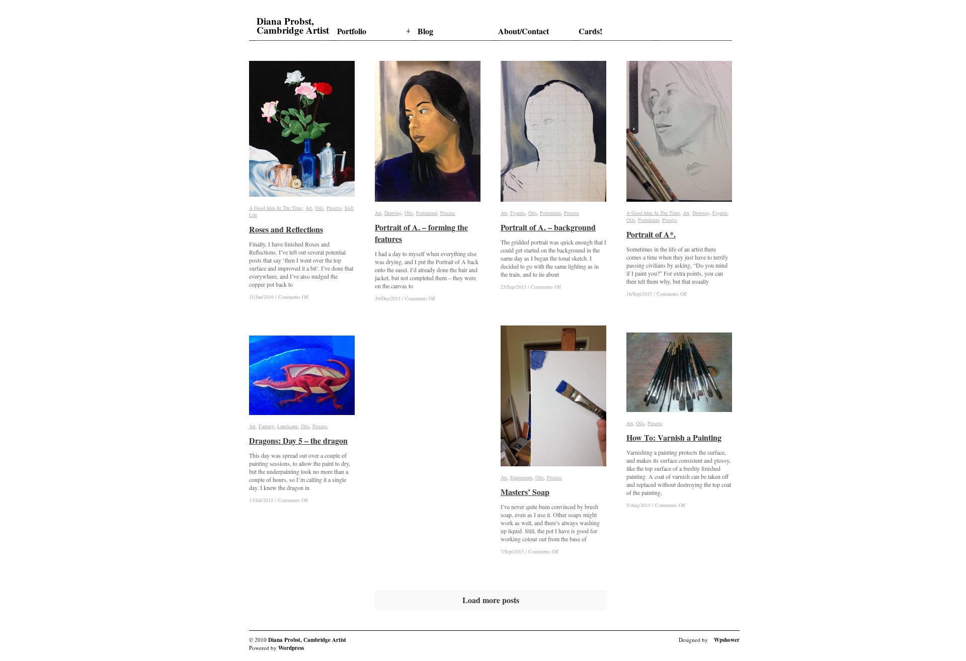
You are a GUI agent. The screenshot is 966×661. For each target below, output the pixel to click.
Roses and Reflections (286, 229)
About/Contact (523, 31)
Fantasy (266, 426)
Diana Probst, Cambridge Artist (293, 26)
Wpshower (727, 640)
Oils (319, 207)
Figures (517, 212)
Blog (425, 31)
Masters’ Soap (525, 492)
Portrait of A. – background (548, 227)
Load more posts (490, 600)
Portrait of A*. (651, 234)
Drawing (392, 212)
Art (308, 207)
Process (334, 207)
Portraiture (426, 212)
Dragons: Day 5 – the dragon (298, 440)
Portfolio (351, 31)
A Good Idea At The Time (275, 207)
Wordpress (291, 648)
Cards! (590, 31)
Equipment (521, 477)
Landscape (287, 426)
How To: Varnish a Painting (673, 437)
